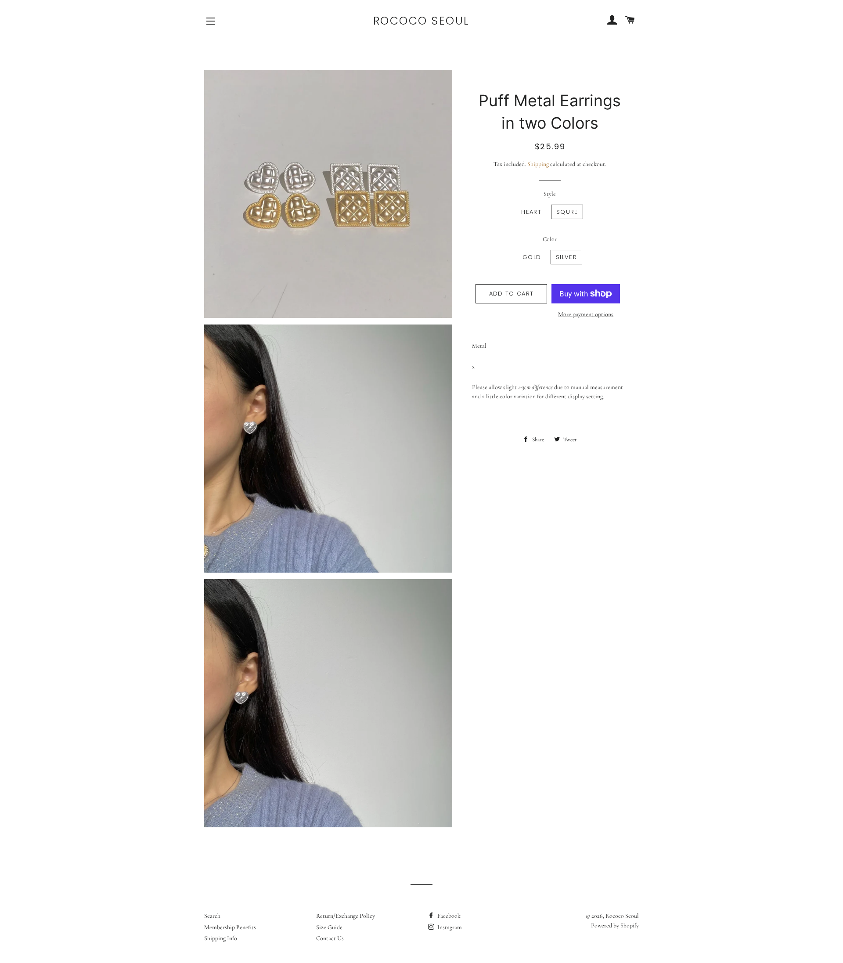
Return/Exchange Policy (345, 916)
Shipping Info (220, 938)
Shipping (538, 164)
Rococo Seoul (421, 21)
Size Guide (329, 927)
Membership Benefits (230, 927)
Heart (531, 212)
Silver (566, 257)
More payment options (585, 314)
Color (550, 239)
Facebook (448, 916)
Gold (531, 257)
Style (550, 194)
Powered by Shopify (615, 925)
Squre (567, 212)
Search (212, 916)
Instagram (449, 927)
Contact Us (330, 938)
